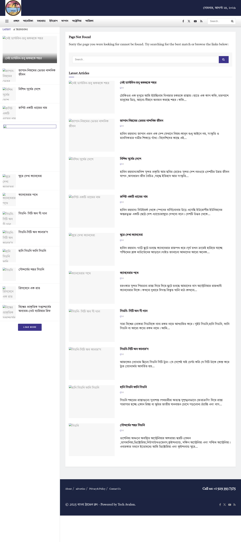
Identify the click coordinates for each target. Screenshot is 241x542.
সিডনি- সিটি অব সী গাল (33, 213)
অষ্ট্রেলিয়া (77, 21)
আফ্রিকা (89, 21)
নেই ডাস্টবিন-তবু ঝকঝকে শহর (23, 58)
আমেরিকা (28, 21)
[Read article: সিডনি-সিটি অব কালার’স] (92, 363)
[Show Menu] (6, 21)
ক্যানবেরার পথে (28, 194)
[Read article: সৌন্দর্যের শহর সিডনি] (92, 439)
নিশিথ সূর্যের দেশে (29, 89)
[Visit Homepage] (13, 8)
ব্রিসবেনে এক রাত (29, 288)
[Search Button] (232, 21)
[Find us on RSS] (201, 21)
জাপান (64, 21)
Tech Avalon (126, 504)
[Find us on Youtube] (195, 21)
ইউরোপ (53, 21)
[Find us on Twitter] (189, 21)
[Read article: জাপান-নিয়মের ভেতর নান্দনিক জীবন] (92, 135)
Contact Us (115, 489)
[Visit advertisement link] (30, 147)
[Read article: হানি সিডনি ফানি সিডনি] (92, 401)
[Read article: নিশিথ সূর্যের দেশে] (92, 173)
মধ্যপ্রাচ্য (41, 21)
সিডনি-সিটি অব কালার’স (33, 232)
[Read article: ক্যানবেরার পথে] (92, 287)
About (68, 489)
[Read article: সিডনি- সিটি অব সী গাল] (92, 325)
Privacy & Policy (97, 489)
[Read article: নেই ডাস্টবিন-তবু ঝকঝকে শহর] (92, 97)
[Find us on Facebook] (183, 21)
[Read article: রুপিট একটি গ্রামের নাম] (92, 211)
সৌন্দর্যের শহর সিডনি (31, 269)
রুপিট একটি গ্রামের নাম (33, 107)
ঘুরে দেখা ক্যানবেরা (30, 176)
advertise (80, 489)
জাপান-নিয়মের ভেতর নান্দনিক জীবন (141, 120)
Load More (29, 327)
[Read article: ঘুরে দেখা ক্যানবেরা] (92, 249)
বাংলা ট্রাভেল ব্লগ (87, 504)
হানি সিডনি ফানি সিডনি (32, 250)
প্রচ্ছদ (16, 21)
